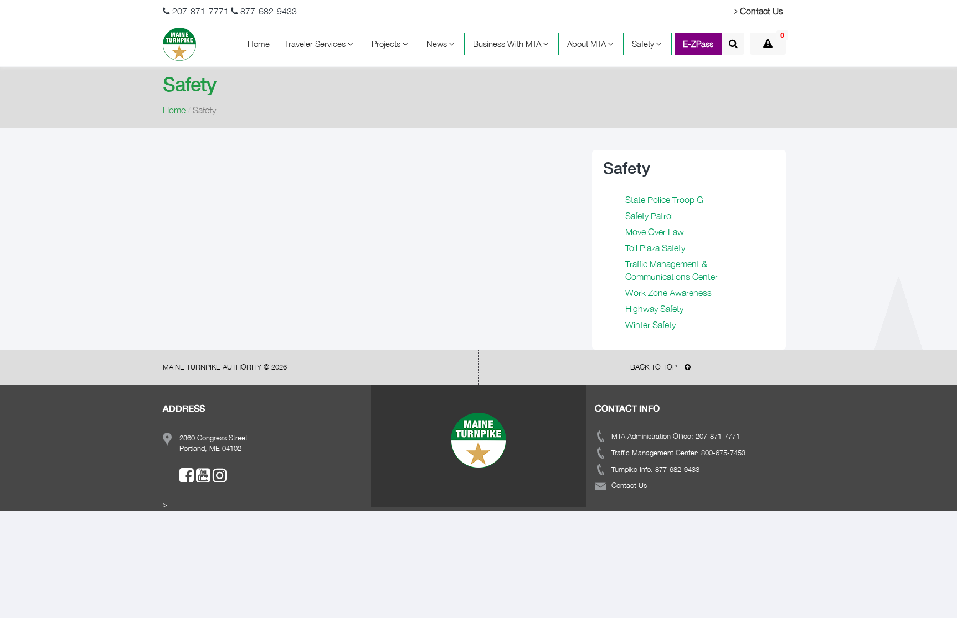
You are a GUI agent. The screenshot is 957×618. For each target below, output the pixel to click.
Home (259, 44)
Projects (387, 44)
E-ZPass (698, 44)
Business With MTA (508, 44)
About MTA (587, 44)
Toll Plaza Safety (655, 248)
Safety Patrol (649, 216)
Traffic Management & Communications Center (671, 270)
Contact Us (760, 11)
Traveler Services (316, 44)
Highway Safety (654, 309)
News (437, 44)
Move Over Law (654, 232)
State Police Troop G (664, 200)
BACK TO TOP (654, 366)
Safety (644, 44)
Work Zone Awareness (668, 293)
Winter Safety (650, 325)
